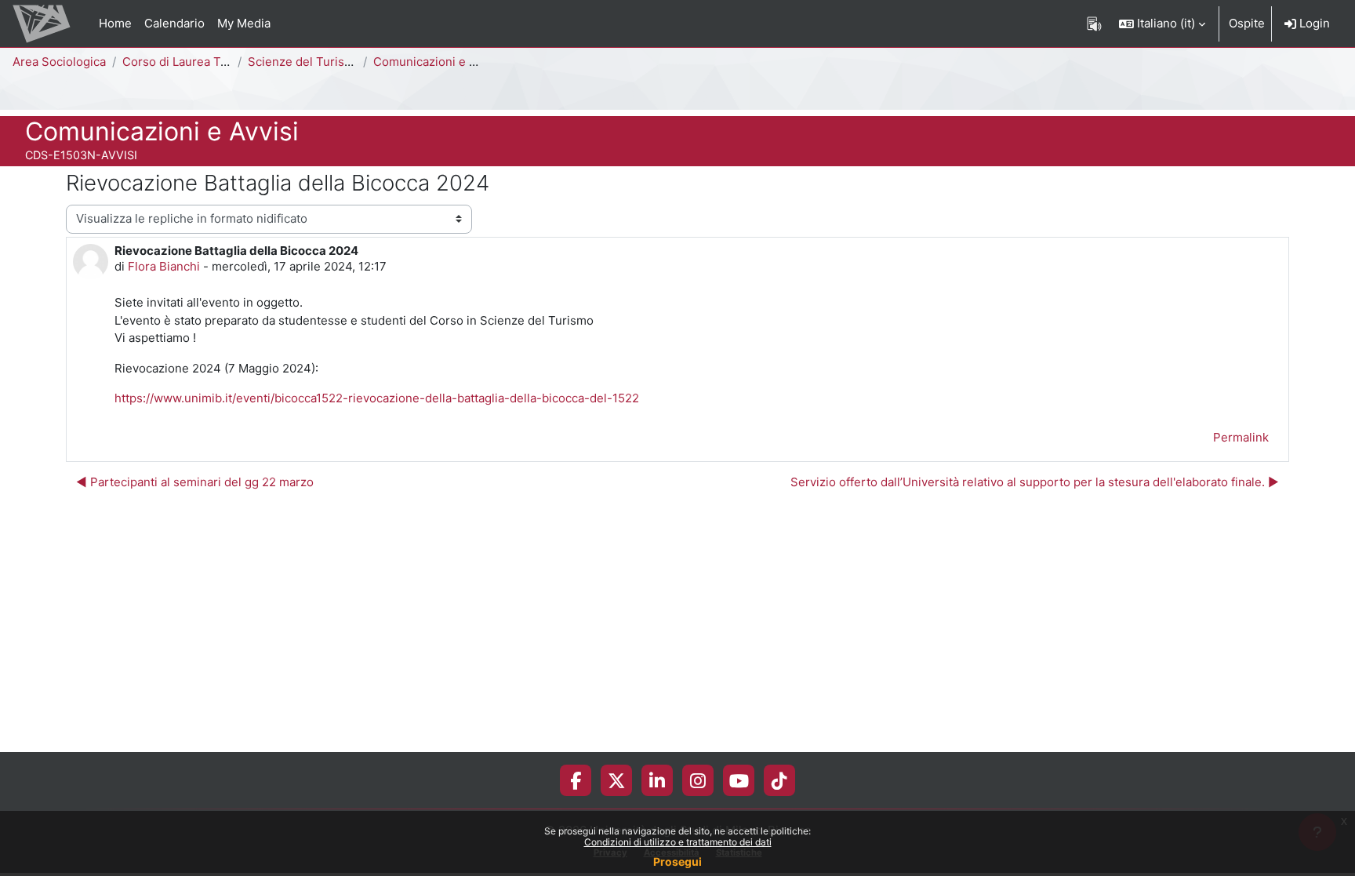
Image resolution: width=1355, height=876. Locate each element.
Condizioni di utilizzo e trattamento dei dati (678, 842)
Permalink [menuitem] (1241, 437)
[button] (1162, 23)
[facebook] (575, 780)
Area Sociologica (59, 61)
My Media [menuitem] (244, 23)
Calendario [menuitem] (174, 23)
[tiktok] (779, 780)
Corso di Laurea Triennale (194, 61)
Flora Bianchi (164, 266)
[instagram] (698, 780)
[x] (617, 780)
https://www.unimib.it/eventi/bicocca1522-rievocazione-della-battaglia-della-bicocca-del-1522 (376, 398)
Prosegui (677, 861)
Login (1313, 23)
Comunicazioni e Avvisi (437, 61)
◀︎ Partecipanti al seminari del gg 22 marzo (195, 481)
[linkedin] (657, 780)
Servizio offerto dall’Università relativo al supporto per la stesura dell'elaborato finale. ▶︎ (1034, 481)
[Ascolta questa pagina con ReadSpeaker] (1094, 23)
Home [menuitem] (115, 23)
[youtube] (739, 780)
